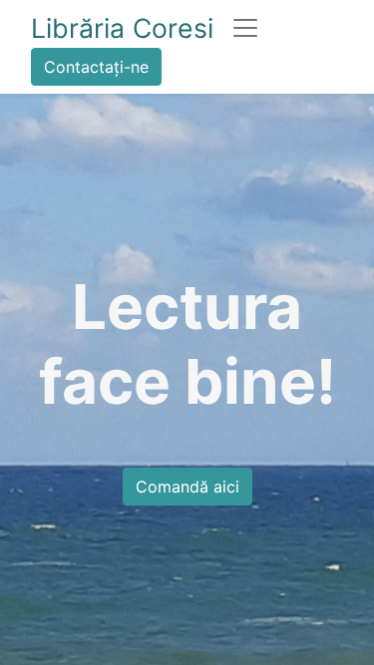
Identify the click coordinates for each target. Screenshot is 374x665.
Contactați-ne (96, 67)
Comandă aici (187, 487)
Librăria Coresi (122, 28)
